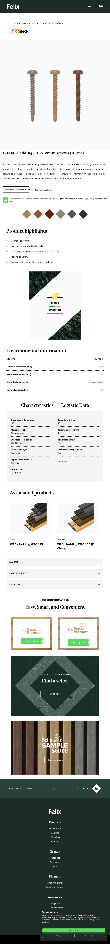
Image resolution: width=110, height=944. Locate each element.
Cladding (55, 837)
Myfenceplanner (55, 887)
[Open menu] (100, 6)
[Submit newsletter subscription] (54, 788)
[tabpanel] (55, 446)
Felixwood (55, 862)
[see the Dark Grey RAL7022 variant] (72, 214)
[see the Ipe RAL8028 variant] (49, 214)
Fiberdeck (55, 857)
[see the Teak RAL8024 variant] (38, 214)
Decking (55, 832)
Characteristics (37, 405)
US (89, 6)
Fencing (55, 841)
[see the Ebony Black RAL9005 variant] (83, 214)
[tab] (37, 406)
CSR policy (55, 903)
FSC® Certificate (55, 907)
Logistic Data (75, 405)
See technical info (43, 190)
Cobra (55, 866)
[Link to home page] (13, 6)
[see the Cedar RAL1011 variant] (27, 214)
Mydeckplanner (55, 882)
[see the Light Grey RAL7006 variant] (61, 214)
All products (55, 828)
